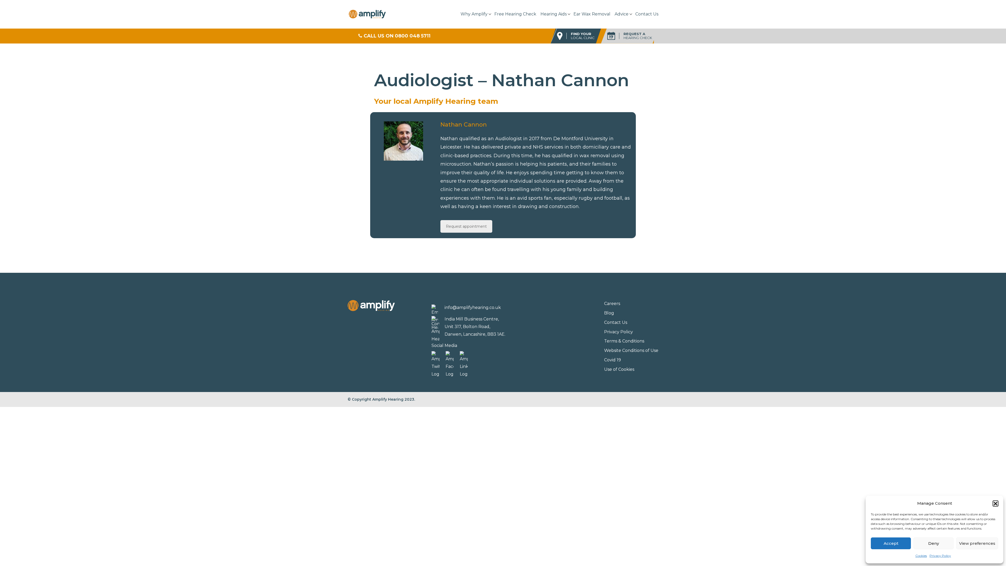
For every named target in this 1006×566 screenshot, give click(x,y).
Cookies (921, 556)
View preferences (977, 543)
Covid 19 (612, 359)
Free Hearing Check (515, 14)
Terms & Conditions (624, 341)
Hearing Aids (553, 14)
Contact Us (646, 14)
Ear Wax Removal (591, 14)
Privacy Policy (940, 556)
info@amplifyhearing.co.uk (473, 307)
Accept (891, 543)
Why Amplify (474, 14)
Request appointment (466, 226)
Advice (621, 14)
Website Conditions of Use (631, 350)
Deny (933, 543)
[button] (995, 503)
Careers (612, 303)
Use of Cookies (619, 369)
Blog (609, 313)
